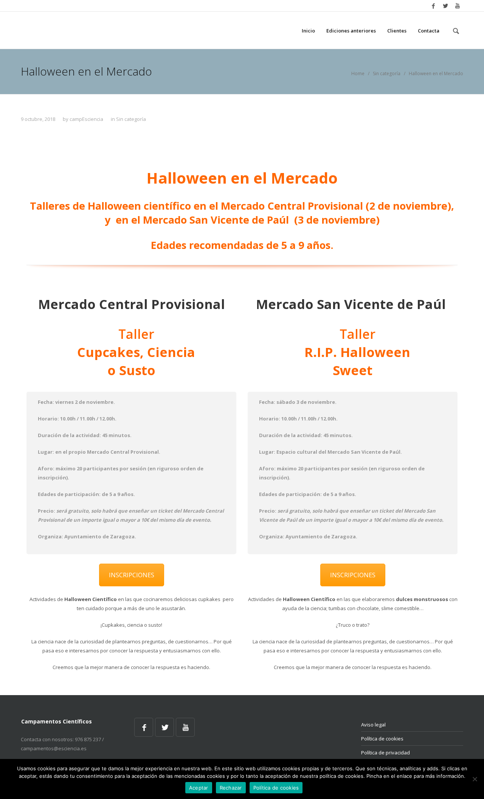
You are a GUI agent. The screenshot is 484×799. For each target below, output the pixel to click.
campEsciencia (86, 119)
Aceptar (198, 788)
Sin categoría (386, 73)
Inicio (308, 30)
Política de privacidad (385, 752)
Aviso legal (373, 724)
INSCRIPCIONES (131, 575)
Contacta (428, 30)
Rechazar (231, 788)
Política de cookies (382, 738)
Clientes (396, 30)
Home (358, 73)
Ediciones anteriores (351, 30)
